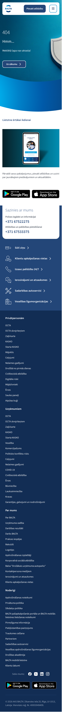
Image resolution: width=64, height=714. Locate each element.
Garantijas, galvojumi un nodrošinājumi (25, 502)
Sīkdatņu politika (13, 608)
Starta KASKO (12, 347)
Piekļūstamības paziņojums (19, 628)
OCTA (8, 325)
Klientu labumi (12, 665)
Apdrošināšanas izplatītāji (18, 555)
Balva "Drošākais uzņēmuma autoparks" (25, 566)
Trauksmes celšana (14, 633)
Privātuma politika (14, 603)
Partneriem (11, 638)
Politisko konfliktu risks (17, 453)
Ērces (8, 390)
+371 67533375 (17, 231)
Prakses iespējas (13, 539)
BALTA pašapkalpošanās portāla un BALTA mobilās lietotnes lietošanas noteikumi (30, 615)
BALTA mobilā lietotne (16, 660)
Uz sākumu (11, 64)
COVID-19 (10, 470)
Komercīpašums (13, 448)
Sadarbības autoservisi (16, 644)
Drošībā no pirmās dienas (18, 368)
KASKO (8, 341)
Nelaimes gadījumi (14, 363)
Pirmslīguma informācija (17, 622)
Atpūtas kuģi (11, 400)
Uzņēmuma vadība (14, 523)
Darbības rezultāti (14, 528)
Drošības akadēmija (15, 655)
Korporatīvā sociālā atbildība (19, 560)
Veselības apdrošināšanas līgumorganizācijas (28, 649)
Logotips (9, 550)
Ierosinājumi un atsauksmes (19, 576)
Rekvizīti (9, 544)
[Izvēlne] (53, 9)
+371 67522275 (17, 221)
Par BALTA (10, 517)
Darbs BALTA (11, 533)
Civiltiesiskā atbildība (15, 373)
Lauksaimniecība (13, 491)
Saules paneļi (12, 395)
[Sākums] (8, 8)
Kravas (8, 496)
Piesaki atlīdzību (34, 8)
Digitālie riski (11, 379)
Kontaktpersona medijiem (18, 571)
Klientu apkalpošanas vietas (19, 582)
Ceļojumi (9, 357)
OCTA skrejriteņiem (15, 330)
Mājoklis (9, 352)
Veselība (9, 443)
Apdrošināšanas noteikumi (18, 597)
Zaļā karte (10, 336)
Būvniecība (10, 486)
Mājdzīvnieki (11, 384)
